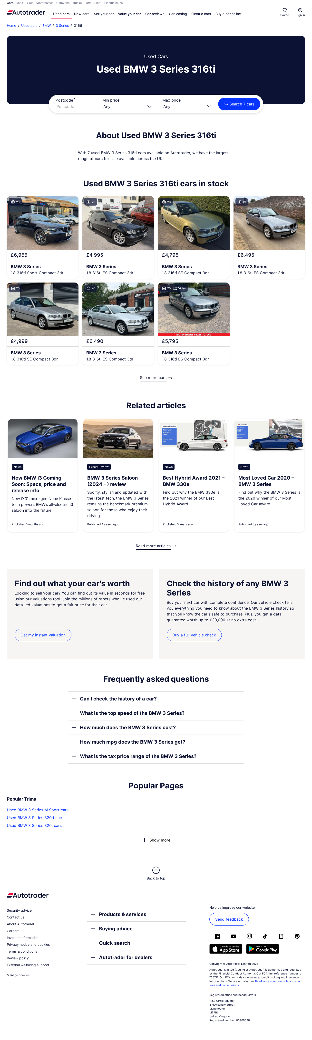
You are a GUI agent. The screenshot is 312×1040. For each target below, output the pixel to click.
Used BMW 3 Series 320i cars (34, 825)
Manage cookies (18, 975)
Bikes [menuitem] (29, 3)
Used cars (61, 14)
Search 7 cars (241, 104)
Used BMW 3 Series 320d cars (35, 817)
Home (11, 25)
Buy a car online (228, 14)
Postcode (64, 100)
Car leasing (178, 14)
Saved (284, 15)
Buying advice (116, 929)
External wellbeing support (28, 965)
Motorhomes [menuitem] (44, 3)
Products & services (122, 914)
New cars (81, 14)
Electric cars (201, 14)
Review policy (18, 958)
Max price (171, 100)
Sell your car (104, 14)
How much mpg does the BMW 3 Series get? (132, 742)
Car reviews (155, 14)
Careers (13, 931)
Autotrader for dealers (125, 957)
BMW (46, 25)
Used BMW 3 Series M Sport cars (37, 809)
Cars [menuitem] (10, 3)
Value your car (129, 14)
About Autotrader (20, 924)
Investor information (23, 938)
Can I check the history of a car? (118, 699)
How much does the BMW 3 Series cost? (128, 727)
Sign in (300, 15)
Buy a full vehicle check (194, 635)
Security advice (19, 910)
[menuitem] (61, 14)
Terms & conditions (22, 951)
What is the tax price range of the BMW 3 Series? (138, 756)
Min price (110, 100)
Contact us (15, 917)
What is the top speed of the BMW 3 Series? (132, 713)
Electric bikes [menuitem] (113, 3)
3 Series (62, 25)
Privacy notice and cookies (28, 944)
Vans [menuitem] (19, 3)
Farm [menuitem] (88, 3)
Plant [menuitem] (97, 3)
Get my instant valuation (43, 635)
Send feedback (229, 919)
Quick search (114, 943)
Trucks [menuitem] (77, 3)
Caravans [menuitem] (62, 3)
